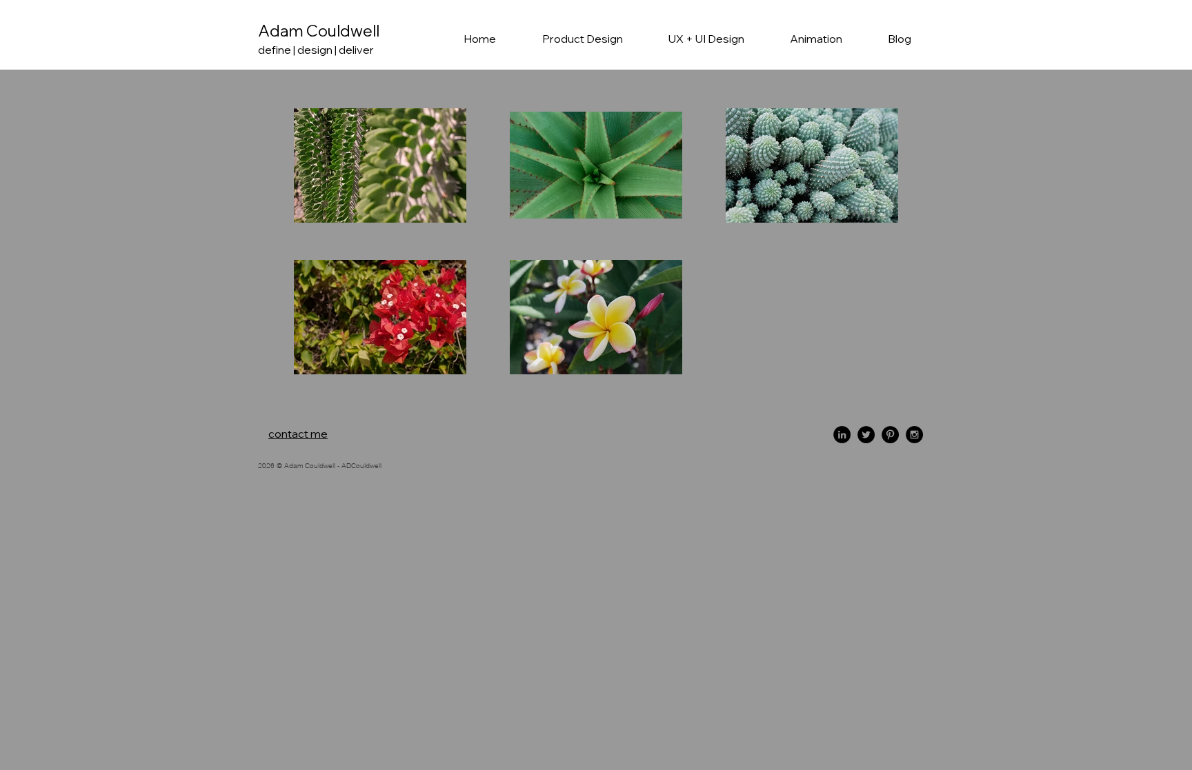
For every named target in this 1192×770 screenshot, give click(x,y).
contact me (298, 433)
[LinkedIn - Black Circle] (842, 434)
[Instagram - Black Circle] (914, 434)
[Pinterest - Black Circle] (890, 434)
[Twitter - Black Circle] (866, 434)
